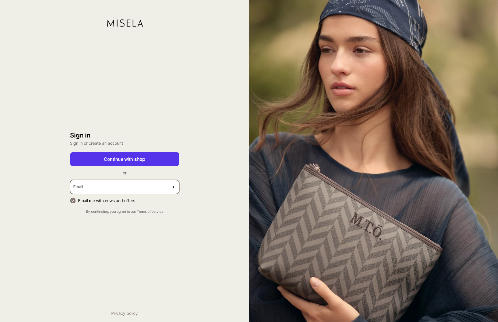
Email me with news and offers (106, 200)
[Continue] (172, 187)
